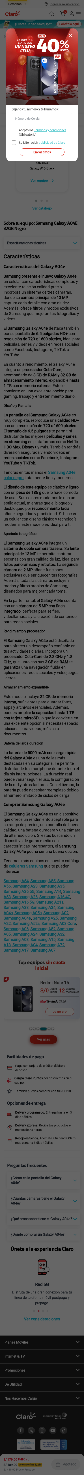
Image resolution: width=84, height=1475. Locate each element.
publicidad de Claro (52, 142)
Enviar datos (42, 152)
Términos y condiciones (50, 130)
